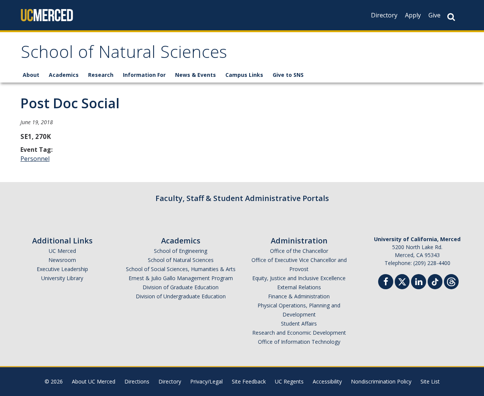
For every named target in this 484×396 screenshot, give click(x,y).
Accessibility (327, 381)
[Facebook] (385, 282)
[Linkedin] (418, 282)
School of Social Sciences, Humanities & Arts (181, 269)
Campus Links (244, 74)
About (31, 74)
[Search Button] (451, 16)
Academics (64, 74)
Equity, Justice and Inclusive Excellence (299, 278)
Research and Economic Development (299, 332)
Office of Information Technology (299, 341)
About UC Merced (93, 381)
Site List (430, 381)
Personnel (35, 158)
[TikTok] (435, 281)
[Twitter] (402, 281)
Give (434, 15)
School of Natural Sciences (124, 54)
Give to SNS (288, 74)
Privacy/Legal (206, 381)
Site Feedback (249, 381)
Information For (144, 74)
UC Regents (289, 381)
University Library (62, 278)
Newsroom (62, 259)
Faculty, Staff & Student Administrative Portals (242, 198)
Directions (136, 381)
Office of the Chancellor (299, 250)
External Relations (299, 287)
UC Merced (62, 250)
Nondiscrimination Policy (381, 381)
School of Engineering (180, 250)
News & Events (195, 74)
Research (100, 74)
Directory (384, 15)
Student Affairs (299, 323)
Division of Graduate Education (181, 287)
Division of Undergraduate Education (181, 296)
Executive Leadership (62, 269)
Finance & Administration (299, 296)
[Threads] (451, 281)
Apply (413, 15)
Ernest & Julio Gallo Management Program (181, 278)
